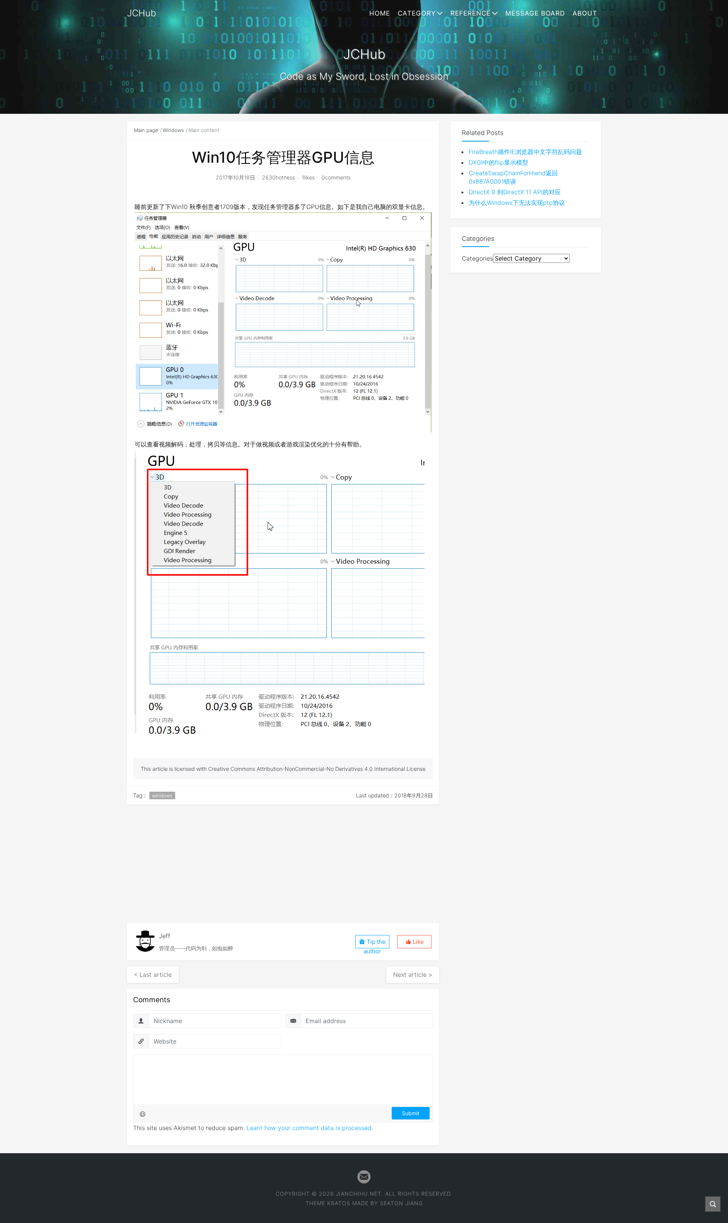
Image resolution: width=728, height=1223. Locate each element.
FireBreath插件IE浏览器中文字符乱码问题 (525, 152)
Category (417, 13)
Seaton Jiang (401, 1203)
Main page (146, 130)
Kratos (338, 1203)
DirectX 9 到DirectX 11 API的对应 (515, 192)
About (585, 13)
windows (162, 795)
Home (379, 13)
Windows (173, 130)
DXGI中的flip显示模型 (498, 162)
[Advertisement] (283, 864)
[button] (414, 941)
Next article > (412, 974)
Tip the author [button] (375, 943)
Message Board (535, 13)
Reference (470, 13)
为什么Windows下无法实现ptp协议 (517, 202)
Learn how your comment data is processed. (309, 1128)
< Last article (153, 974)
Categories (477, 258)
